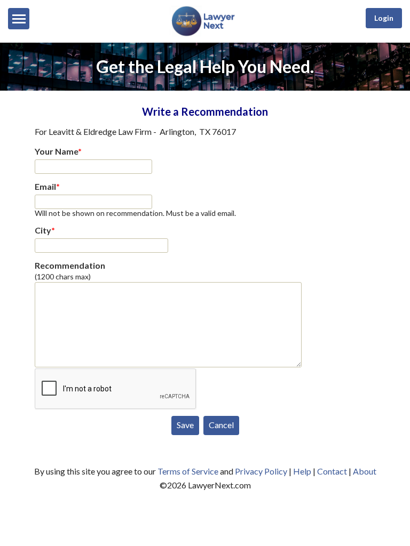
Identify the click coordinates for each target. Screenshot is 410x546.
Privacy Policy (261, 471)
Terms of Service (187, 471)
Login (383, 17)
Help (302, 471)
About (364, 471)
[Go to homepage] (205, 34)
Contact (332, 471)
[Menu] (18, 18)
